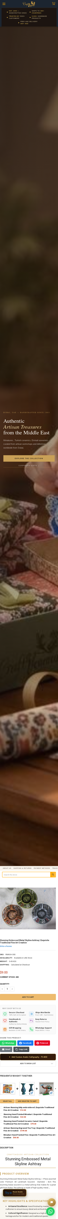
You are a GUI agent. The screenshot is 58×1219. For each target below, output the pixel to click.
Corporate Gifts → (29, 465)
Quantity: (5, 984)
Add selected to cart (27, 1101)
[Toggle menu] (4, 4)
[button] (28, 1063)
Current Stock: (9, 977)
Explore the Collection (29, 458)
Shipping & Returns (23, 868)
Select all (7, 1101)
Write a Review (6, 946)
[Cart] (54, 4)
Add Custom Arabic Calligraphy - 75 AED (28, 1057)
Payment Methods (42, 868)
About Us (7, 868)
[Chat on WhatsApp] (50, 1211)
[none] (28, 908)
